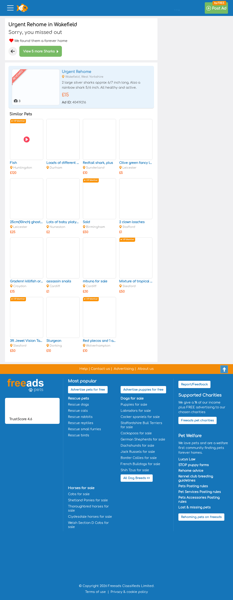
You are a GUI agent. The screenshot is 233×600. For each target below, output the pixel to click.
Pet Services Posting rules (199, 492)
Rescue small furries (84, 429)
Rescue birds (78, 435)
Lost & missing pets (194, 507)
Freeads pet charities (197, 420)
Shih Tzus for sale (135, 470)
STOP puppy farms (193, 465)
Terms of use (95, 592)
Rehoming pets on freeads (201, 517)
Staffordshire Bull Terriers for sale (141, 425)
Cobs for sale (79, 494)
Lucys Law (186, 459)
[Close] (12, 51)
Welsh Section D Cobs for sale (88, 525)
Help (83, 369)
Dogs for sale (132, 398)
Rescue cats (78, 410)
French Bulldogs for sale (140, 464)
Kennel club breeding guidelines (195, 478)
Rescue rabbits (80, 417)
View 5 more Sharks (39, 51)
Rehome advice (190, 470)
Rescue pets (78, 398)
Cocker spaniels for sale (140, 417)
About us (146, 369)
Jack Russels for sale (138, 451)
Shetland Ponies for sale (88, 500)
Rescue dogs (78, 404)
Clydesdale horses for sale (90, 516)
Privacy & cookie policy (129, 592)
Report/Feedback (194, 384)
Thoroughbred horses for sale (88, 508)
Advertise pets (88, 389)
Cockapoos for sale (136, 433)
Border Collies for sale (139, 458)
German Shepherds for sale (143, 439)
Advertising (124, 369)
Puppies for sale (134, 404)
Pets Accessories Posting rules (199, 499)
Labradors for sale (136, 410)
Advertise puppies (143, 389)
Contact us (100, 369)
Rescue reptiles (80, 423)
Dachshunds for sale (137, 445)
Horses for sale (81, 488)
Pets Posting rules (193, 486)
